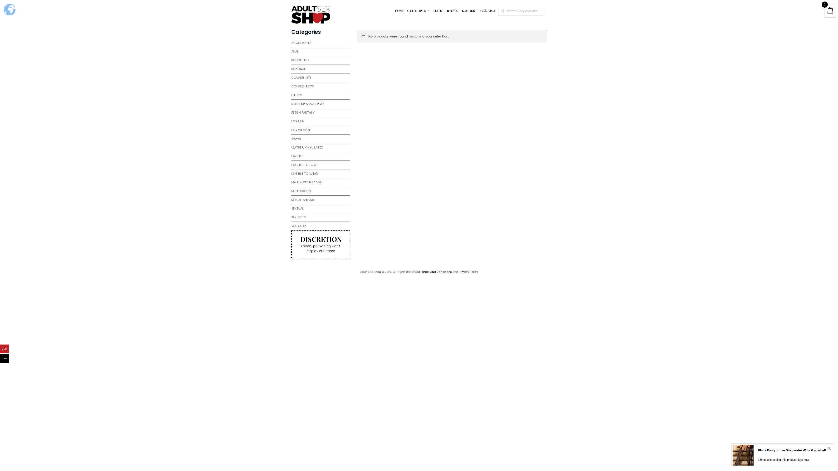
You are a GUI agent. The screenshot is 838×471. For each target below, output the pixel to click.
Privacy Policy (468, 272)
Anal (295, 51)
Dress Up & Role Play (307, 104)
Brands (452, 11)
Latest (438, 11)
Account (469, 11)
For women (300, 130)
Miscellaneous (303, 200)
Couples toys (302, 86)
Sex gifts (298, 217)
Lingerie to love (304, 165)
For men (297, 121)
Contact (488, 11)
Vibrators (299, 226)
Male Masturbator (306, 182)
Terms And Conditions (436, 272)
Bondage (298, 69)
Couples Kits (301, 77)
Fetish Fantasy (303, 112)
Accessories (301, 43)
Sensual (297, 208)
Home (399, 11)
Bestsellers (300, 60)
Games (296, 139)
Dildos (296, 95)
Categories (416, 11)
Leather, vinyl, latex (307, 147)
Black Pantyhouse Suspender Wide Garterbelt (792, 450)
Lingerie (297, 156)
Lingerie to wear (304, 173)
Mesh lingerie (301, 191)
